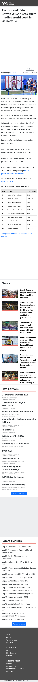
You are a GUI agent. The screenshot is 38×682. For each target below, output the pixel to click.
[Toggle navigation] (34, 3)
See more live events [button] (19, 493)
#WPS (26, 170)
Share (31, 69)
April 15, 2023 (7, 181)
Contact (9, 637)
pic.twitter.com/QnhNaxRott (12, 173)
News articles (11, 666)
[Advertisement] (19, 44)
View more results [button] (19, 624)
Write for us (11, 642)
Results (9, 655)
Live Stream (11, 653)
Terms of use (11, 640)
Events (9, 650)
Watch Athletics (15, 73)
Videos (9, 663)
